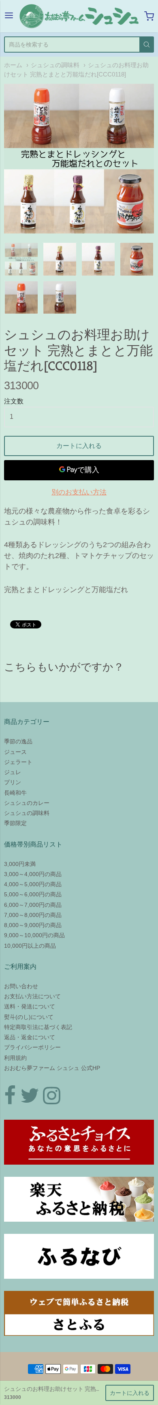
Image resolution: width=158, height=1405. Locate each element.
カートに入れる (79, 445)
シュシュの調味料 (55, 65)
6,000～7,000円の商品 (33, 905)
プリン (12, 782)
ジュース (15, 752)
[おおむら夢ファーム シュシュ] (79, 16)
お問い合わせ (21, 986)
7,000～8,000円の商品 (33, 915)
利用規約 (15, 1058)
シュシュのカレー (26, 803)
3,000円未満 (20, 864)
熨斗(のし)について (28, 1017)
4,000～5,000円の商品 (33, 884)
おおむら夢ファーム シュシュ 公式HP (52, 1068)
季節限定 (15, 823)
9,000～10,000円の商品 (34, 935)
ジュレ (12, 772)
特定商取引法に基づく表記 (38, 1027)
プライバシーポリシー (32, 1047)
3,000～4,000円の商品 (33, 874)
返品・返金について (29, 1037)
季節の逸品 (18, 741)
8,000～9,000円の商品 (33, 925)
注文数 (13, 401)
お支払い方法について (32, 996)
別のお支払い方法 (79, 492)
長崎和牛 (15, 793)
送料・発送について (29, 1006)
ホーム (13, 65)
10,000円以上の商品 (30, 945)
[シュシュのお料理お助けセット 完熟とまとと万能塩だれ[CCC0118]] (79, 158)
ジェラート (18, 762)
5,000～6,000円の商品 (33, 894)
